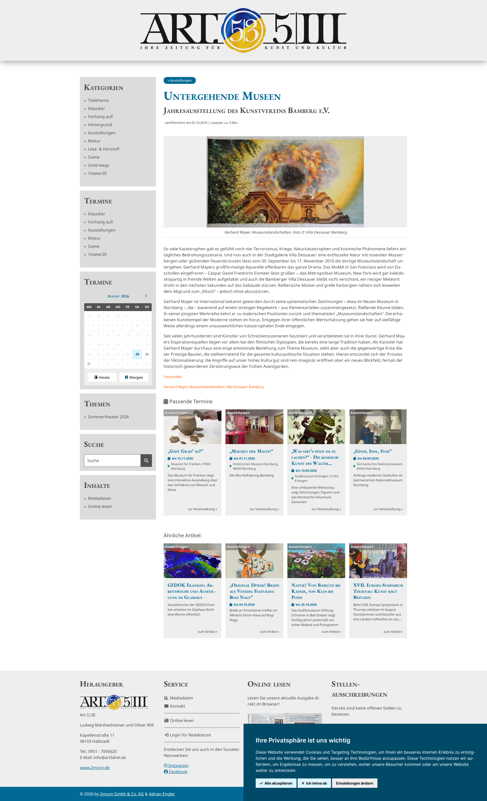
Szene (93, 157)
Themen (97, 403)
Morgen (136, 377)
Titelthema (98, 100)
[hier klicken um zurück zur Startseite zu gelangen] (243, 30)
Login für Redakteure (190, 735)
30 (147, 354)
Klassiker (96, 108)
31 (89, 363)
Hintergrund (99, 124)
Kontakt (177, 706)
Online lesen (99, 506)
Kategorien (103, 87)
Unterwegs (98, 165)
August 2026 (118, 296)
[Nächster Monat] (146, 296)
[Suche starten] (146, 460)
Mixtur (94, 141)
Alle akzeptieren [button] (278, 783)
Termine (98, 200)
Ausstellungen (101, 133)
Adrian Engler (162, 794)
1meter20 (97, 173)
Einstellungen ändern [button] (354, 783)
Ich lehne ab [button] (316, 783)
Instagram (177, 765)
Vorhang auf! (100, 116)
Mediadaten (99, 498)
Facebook (177, 771)
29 (137, 354)
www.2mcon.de (95, 767)
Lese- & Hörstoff (103, 149)
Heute (104, 377)
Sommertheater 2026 (108, 416)
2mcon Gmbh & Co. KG (122, 794)
